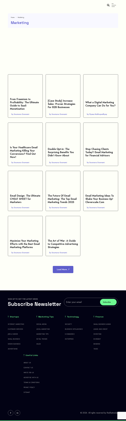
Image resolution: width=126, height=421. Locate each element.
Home (13, 17)
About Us (27, 363)
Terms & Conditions (31, 382)
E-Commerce (70, 334)
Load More (62, 269)
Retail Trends (41, 339)
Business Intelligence (74, 329)
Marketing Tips (46, 317)
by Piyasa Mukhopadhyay (97, 114)
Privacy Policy (29, 387)
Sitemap (27, 392)
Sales (38, 344)
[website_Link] (10, 413)
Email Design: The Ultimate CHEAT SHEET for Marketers (25, 199)
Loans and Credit (101, 329)
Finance (99, 317)
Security (68, 324)
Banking (97, 344)
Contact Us (28, 368)
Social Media (41, 324)
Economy (97, 339)
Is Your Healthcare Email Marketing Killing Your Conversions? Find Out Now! (24, 152)
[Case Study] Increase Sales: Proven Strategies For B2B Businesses (61, 104)
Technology (73, 317)
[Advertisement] (63, 51)
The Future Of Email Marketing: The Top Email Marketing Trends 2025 (62, 199)
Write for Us (29, 372)
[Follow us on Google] (20, 402)
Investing (98, 334)
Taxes (96, 349)
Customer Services (15, 329)
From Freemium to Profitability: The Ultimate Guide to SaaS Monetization (24, 104)
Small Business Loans (102, 324)
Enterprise (69, 339)
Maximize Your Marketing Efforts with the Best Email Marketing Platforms (25, 244)
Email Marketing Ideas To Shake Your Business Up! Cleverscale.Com (99, 199)
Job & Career (13, 334)
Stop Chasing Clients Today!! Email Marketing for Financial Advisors (99, 152)
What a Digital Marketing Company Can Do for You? (100, 104)
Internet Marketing (16, 324)
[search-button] (108, 5)
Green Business (14, 344)
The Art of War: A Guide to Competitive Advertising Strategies (63, 244)
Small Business (14, 339)
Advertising (13, 349)
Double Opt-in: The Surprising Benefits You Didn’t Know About (61, 152)
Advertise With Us (31, 377)
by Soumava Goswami (20, 114)
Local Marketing (43, 329)
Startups (14, 317)
